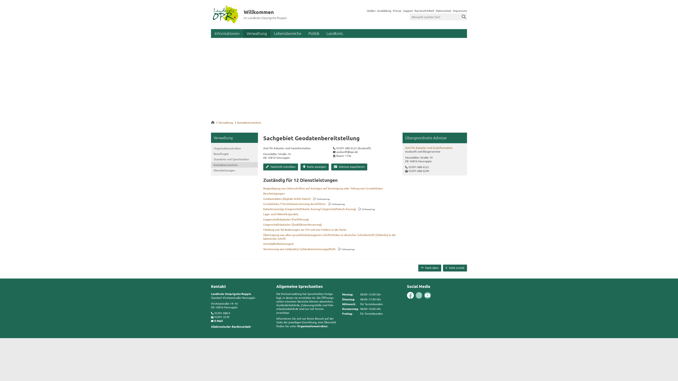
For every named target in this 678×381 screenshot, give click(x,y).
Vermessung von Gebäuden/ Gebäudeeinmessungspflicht (299, 249)
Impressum (460, 10)
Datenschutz (443, 10)
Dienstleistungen (224, 170)
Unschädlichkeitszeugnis (278, 243)
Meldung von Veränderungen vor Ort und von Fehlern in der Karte (304, 229)
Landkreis (334, 33)
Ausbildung (384, 10)
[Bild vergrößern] (415, 295)
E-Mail (218, 321)
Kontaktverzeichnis (249, 122)
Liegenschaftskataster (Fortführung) (286, 219)
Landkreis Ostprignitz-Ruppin (231, 294)
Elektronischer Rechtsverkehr (231, 326)
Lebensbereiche (287, 33)
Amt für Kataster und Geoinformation (429, 147)
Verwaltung (257, 33)
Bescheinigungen (274, 193)
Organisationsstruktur (227, 148)
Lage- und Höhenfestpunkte (280, 214)
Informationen (227, 33)
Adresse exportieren (352, 166)
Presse (397, 10)
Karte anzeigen (316, 166)
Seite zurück (456, 267)
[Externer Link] (410, 296)
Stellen (371, 10)
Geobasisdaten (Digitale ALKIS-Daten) (287, 198)
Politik (313, 33)
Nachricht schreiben (282, 166)
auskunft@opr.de (347, 151)
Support (408, 10)
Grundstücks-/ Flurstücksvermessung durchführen (294, 203)
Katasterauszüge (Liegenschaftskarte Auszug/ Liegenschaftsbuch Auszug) (309, 209)
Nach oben (431, 267)
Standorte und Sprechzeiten (231, 159)
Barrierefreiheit (424, 10)
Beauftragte (221, 153)
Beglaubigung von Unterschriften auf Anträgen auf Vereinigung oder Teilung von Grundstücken (323, 188)
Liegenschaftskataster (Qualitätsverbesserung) (292, 224)
